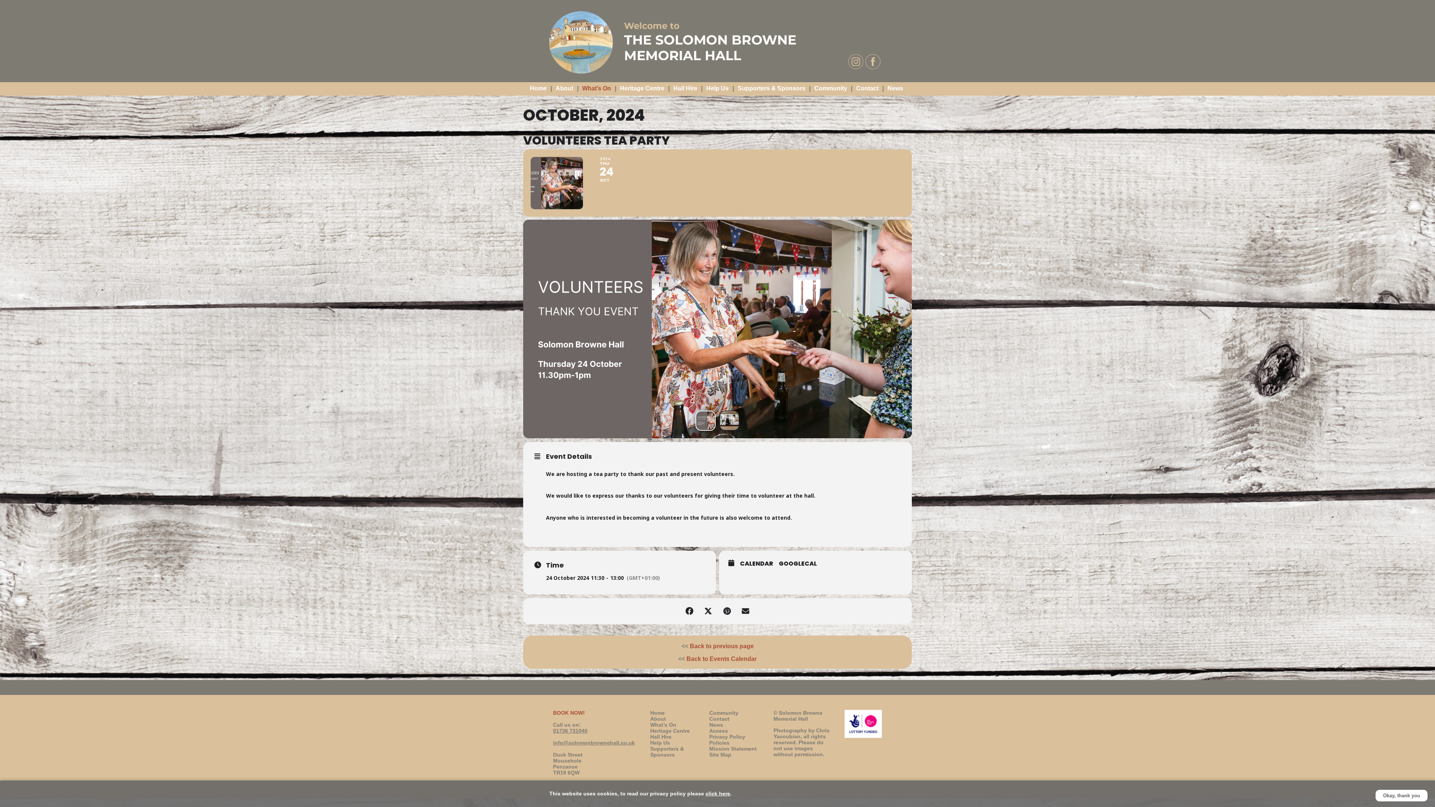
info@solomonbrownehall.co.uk (594, 743)
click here (718, 794)
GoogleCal (798, 564)
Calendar (756, 564)
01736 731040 (570, 731)
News (895, 88)
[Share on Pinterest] (727, 611)
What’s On (596, 88)
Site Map (720, 755)
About (564, 88)
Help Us (717, 88)
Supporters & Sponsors (771, 88)
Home (538, 88)
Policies (719, 743)
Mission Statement (733, 749)
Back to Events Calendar (721, 659)
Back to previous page (722, 646)
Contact (867, 88)
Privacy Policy (727, 737)
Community (830, 88)
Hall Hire (685, 88)
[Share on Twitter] (708, 611)
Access (718, 731)
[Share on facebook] (689, 611)
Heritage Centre (642, 88)
